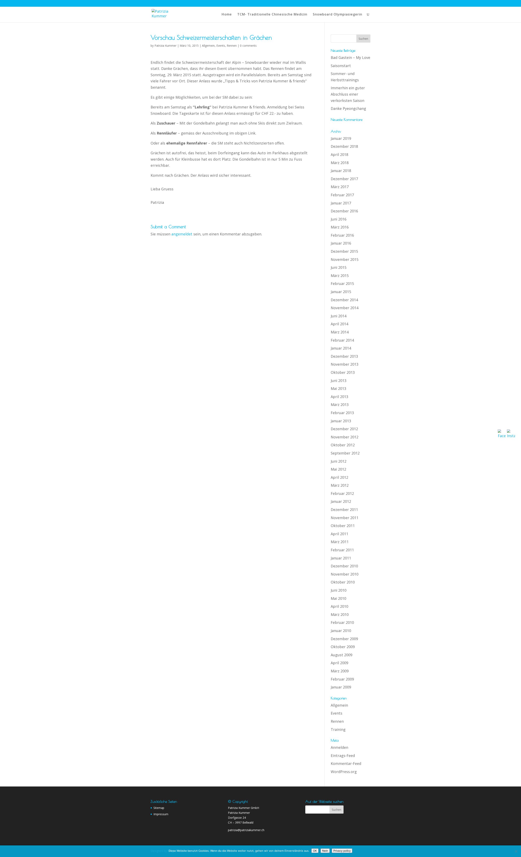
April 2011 (339, 533)
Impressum (160, 814)
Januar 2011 (341, 558)
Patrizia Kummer (165, 45)
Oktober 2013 (343, 372)
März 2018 (340, 162)
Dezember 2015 (344, 251)
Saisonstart (341, 65)
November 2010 (344, 574)
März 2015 (340, 275)
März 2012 (340, 485)
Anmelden (339, 747)
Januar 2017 (341, 203)
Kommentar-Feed (346, 763)
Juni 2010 (338, 590)
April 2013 (339, 396)
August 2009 (341, 654)
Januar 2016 (341, 243)
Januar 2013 (341, 420)
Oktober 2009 (343, 646)
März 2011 (340, 541)
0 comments (248, 45)
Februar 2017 (342, 194)
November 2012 (344, 437)
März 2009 (340, 670)
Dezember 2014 (344, 299)
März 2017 (340, 186)
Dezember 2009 (344, 638)
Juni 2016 (338, 219)
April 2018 (339, 154)
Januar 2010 (341, 630)
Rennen (232, 45)
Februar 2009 (342, 679)
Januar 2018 (341, 170)
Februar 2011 (342, 549)
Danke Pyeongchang (348, 108)
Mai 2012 (338, 469)
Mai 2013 (338, 388)
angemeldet (181, 234)
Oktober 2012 (343, 444)
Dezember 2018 (344, 146)
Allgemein (208, 45)
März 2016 (340, 227)
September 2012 (345, 453)
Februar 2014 (342, 340)
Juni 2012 (338, 461)
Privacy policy (342, 850)
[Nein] (516, 851)
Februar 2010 (342, 622)
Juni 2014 (338, 315)
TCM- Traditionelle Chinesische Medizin (272, 15)
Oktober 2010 (343, 582)
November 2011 (344, 517)
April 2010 (339, 606)
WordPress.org (344, 771)
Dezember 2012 (344, 428)
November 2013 (344, 364)
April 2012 (339, 477)
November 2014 (344, 307)
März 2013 (340, 404)
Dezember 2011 (344, 509)
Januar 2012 (341, 501)
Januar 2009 (341, 687)
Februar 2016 (342, 235)
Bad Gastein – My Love (350, 57)
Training (338, 729)
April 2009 (339, 662)
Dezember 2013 (344, 356)
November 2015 (344, 259)
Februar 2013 (342, 412)
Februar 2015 (342, 283)
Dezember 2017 (344, 178)
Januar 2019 (341, 138)
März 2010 (340, 614)
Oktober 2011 (343, 525)
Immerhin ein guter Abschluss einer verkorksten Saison (348, 94)
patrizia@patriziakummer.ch (246, 830)
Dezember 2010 (344, 566)
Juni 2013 (338, 380)
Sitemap (158, 808)
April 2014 (339, 323)
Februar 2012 (342, 493)
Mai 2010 (338, 598)
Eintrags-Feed (343, 755)
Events (220, 45)
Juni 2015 (338, 267)
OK (315, 850)
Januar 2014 (341, 348)
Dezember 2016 (344, 210)
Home (227, 15)
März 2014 (340, 332)
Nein (325, 850)
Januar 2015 (341, 291)
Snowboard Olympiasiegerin (337, 15)
